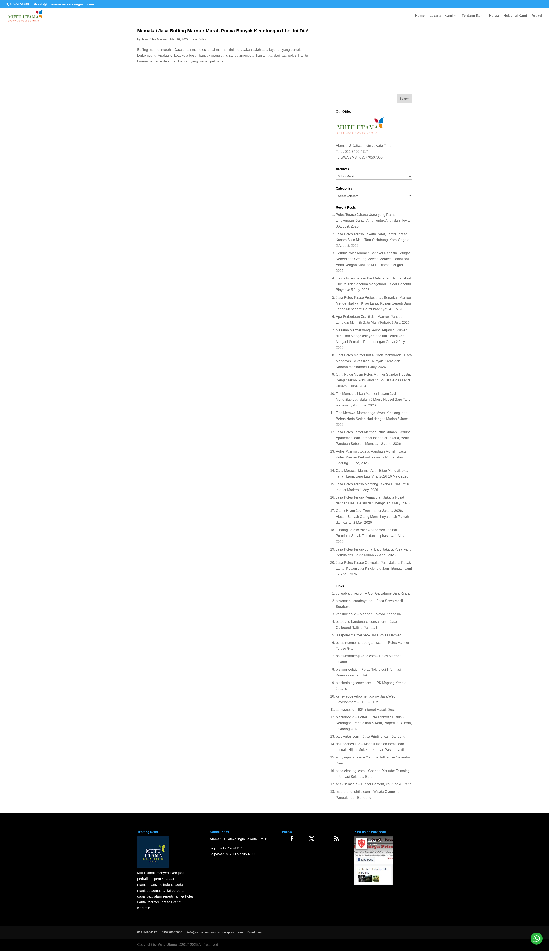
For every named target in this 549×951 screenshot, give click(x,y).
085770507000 (20, 4)
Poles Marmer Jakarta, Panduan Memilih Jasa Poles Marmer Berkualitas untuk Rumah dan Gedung (371, 457)
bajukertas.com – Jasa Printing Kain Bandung (370, 736)
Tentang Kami (473, 15)
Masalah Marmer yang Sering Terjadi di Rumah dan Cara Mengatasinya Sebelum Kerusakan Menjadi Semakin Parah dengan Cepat (371, 336)
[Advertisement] (374, 58)
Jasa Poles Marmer (154, 39)
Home (420, 15)
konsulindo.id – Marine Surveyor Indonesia (368, 614)
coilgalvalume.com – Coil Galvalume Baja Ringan (374, 593)
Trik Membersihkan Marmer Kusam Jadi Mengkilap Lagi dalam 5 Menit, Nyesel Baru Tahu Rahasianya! (373, 399)
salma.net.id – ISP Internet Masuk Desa (366, 709)
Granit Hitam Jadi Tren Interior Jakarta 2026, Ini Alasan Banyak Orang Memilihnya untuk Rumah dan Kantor (372, 516)
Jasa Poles (198, 39)
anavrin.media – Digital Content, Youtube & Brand (374, 784)
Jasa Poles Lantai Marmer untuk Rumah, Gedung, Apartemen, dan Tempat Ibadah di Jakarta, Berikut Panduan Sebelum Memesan (374, 438)
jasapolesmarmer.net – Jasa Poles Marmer (368, 635)
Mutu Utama (167, 944)
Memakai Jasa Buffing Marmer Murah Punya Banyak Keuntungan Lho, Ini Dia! (222, 30)
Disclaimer (255, 932)
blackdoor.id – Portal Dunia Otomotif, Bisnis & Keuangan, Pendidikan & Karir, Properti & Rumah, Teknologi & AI (374, 723)
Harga (494, 15)
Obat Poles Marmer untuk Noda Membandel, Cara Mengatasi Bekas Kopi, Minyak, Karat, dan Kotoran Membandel (374, 361)
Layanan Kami (441, 15)
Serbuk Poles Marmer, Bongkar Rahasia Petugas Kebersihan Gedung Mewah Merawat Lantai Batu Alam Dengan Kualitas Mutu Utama (373, 259)
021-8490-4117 (356, 151)
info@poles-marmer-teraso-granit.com (215, 932)
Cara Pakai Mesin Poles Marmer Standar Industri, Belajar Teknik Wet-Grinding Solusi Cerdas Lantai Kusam (373, 380)
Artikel (537, 15)
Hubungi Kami (515, 15)
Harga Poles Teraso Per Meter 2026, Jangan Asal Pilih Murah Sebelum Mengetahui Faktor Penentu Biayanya (373, 284)
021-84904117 (147, 932)
